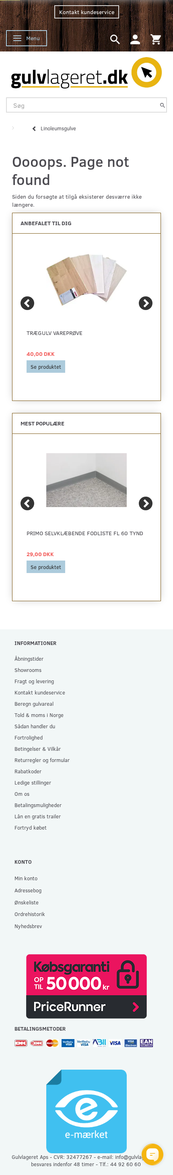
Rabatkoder (27, 771)
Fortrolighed (28, 737)
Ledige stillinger (32, 782)
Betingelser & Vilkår (37, 748)
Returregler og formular (42, 759)
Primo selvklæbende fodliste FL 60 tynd (85, 533)
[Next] (145, 303)
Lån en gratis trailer (37, 816)
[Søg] (162, 105)
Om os (21, 793)
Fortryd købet (30, 827)
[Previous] (27, 303)
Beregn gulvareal (34, 703)
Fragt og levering (34, 681)
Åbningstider (28, 658)
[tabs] (115, 38)
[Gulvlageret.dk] (86, 71)
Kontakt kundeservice (86, 12)
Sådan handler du (34, 726)
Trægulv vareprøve (54, 333)
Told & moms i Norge (39, 714)
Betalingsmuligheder (38, 804)
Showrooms (27, 669)
